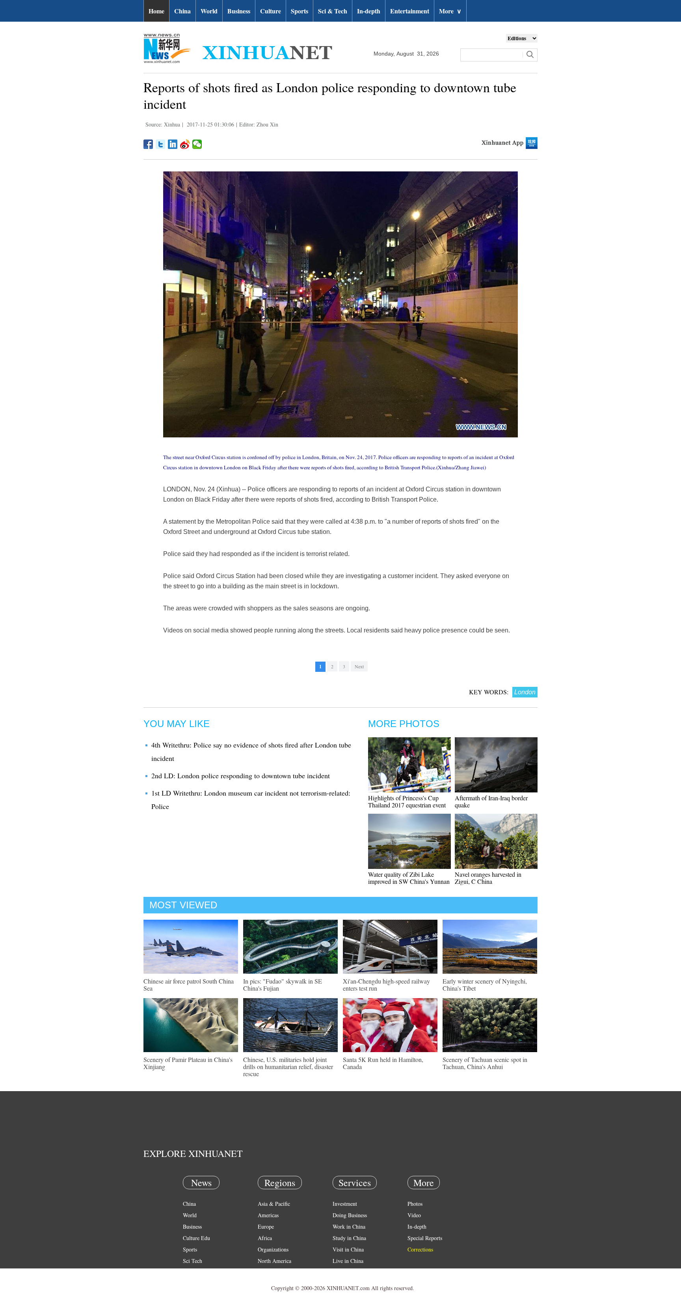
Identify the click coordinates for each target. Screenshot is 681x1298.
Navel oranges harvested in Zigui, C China (488, 877)
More (450, 10)
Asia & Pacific (274, 1203)
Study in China (349, 1238)
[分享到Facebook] (148, 144)
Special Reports (424, 1238)
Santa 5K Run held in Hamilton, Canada (383, 1063)
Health (190, 1272)
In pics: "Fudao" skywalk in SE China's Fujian (282, 984)
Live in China (348, 1261)
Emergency (345, 1272)
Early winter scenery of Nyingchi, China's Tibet (485, 984)
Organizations (273, 1249)
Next (359, 666)
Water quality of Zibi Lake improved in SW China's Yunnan (409, 877)
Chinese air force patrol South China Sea (188, 984)
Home (156, 10)
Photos (414, 1203)
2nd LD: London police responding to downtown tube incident (240, 775)
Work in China (349, 1226)
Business (238, 10)
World (209, 10)
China (182, 10)
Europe (266, 1226)
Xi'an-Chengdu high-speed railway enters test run (386, 984)
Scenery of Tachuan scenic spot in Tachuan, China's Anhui (485, 1063)
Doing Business (350, 1215)
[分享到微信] (197, 144)
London (525, 692)
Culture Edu (196, 1238)
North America (274, 1261)
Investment (345, 1203)
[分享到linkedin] (173, 144)
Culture (270, 10)
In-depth (368, 10)
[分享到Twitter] (161, 144)
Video (414, 1215)
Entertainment (409, 10)
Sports (299, 10)
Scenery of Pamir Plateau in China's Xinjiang (188, 1063)
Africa (265, 1238)
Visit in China (348, 1249)
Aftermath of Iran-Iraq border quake (491, 801)
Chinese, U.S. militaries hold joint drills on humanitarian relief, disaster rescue (288, 1066)
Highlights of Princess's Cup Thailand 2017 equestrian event (407, 801)
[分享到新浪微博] (185, 144)
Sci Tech (192, 1261)
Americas (268, 1215)
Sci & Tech (332, 10)
